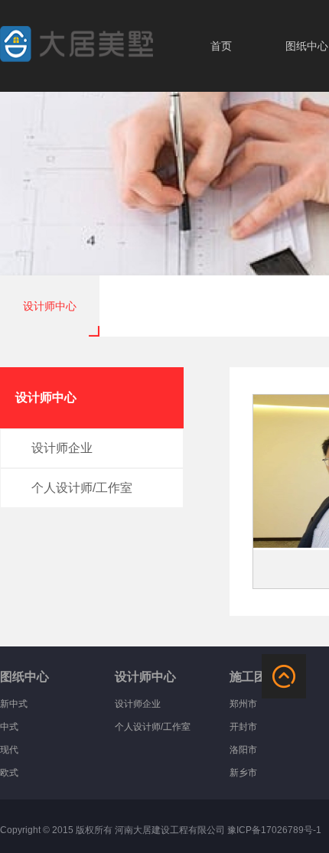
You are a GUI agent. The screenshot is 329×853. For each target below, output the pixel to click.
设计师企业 (138, 703)
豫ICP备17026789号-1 (274, 830)
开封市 (243, 726)
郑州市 (243, 703)
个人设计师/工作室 (153, 726)
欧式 (9, 772)
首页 (221, 46)
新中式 (14, 703)
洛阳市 (243, 749)
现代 (9, 749)
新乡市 (243, 772)
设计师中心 (50, 306)
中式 (9, 726)
